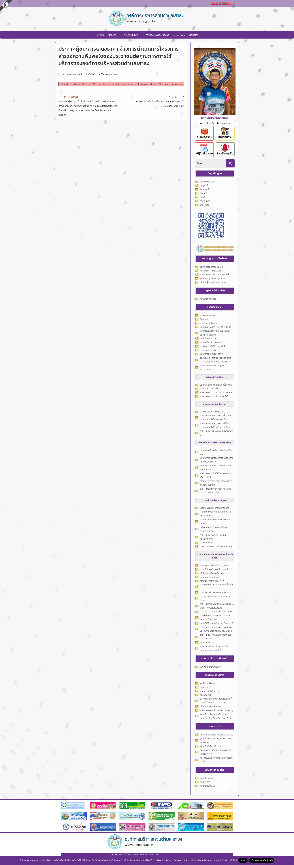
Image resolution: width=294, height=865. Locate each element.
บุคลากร (112, 35)
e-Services (179, 35)
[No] (290, 860)
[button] (114, 35)
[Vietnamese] (229, 3)
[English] (217, 3)
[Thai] (225, 3)
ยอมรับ (243, 860)
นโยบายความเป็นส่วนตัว (262, 860)
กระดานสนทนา (131, 35)
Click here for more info (170, 84)
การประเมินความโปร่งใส (157, 35)
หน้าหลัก (100, 35)
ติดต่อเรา (193, 35)
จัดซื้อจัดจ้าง (91, 74)
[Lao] (221, 3)
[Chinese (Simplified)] (213, 3)
